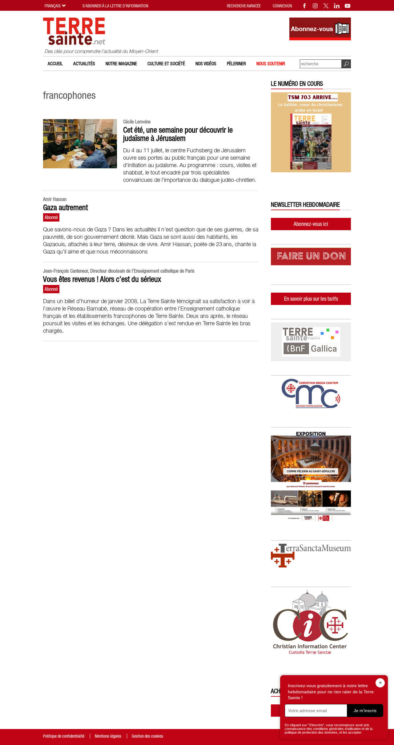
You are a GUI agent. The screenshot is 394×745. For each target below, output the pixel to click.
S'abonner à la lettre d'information (115, 5)
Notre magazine (121, 63)
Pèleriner (236, 63)
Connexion (282, 5)
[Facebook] (305, 5)
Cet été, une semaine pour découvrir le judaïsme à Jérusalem (178, 134)
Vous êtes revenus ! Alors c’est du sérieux (102, 279)
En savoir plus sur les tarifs (311, 298)
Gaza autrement (65, 207)
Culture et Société (166, 63)
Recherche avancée (244, 5)
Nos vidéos (205, 63)
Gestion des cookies (147, 736)
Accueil (55, 63)
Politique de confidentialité (63, 736)
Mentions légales (108, 736)
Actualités (84, 63)
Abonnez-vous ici (311, 224)
